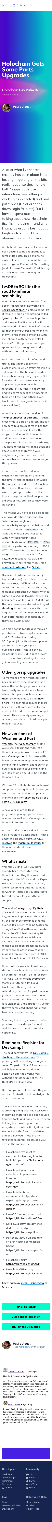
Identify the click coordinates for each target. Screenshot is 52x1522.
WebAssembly (27, 743)
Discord (33, 1474)
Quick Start (7, 1474)
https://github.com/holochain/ (24, 1273)
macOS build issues (29, 843)
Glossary (6, 1484)
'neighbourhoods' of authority (20, 417)
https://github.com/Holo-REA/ (24, 1218)
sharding (7, 608)
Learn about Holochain (26, 1316)
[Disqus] (26, 1402)
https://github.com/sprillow (22, 1232)
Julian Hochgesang (32, 1283)
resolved (7, 843)
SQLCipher (8, 641)
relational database (14, 567)
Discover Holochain (11, 1505)
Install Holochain (26, 1306)
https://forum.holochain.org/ (23, 1263)
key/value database (14, 558)
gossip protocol (12, 318)
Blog (5, 1497)
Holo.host (31, 1505)
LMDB (35, 558)
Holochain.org (33, 1502)
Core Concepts (9, 1477)
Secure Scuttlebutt (14, 309)
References (8, 1480)
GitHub (8, 1487)
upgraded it (20, 756)
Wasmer (7, 743)
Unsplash (7, 1287)
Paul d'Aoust (22, 106)
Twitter (32, 1480)
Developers (8, 1469)
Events (32, 1477)
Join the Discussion (28, 1326)
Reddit (32, 1487)
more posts (24, 1346)
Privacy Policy (33, 1508)
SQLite (36, 567)
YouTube (33, 1484)
